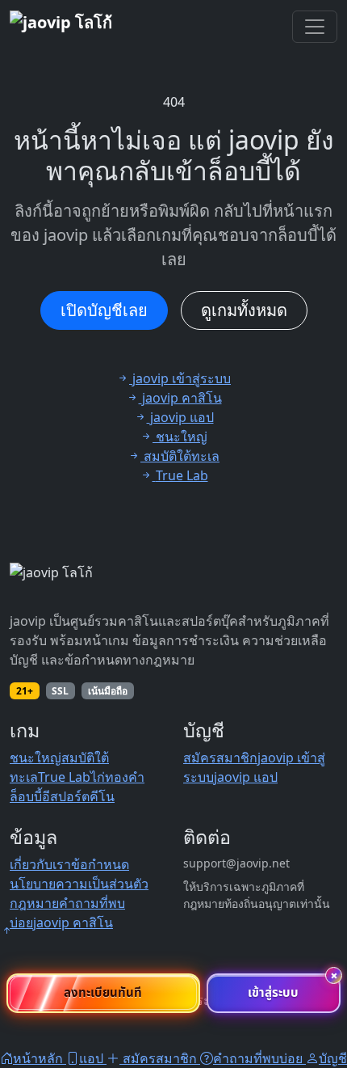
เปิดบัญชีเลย (104, 310)
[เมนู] (314, 27)
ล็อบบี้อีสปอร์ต (50, 796)
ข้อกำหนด (100, 864)
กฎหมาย (34, 903)
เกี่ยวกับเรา (40, 864)
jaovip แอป (246, 777)
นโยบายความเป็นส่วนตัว (79, 884)
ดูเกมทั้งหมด (244, 310)
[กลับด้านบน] (6, 930)
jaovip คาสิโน (73, 922)
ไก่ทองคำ (117, 777)
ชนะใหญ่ (35, 757)
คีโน (102, 796)
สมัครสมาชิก (220, 757)
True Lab (64, 777)
